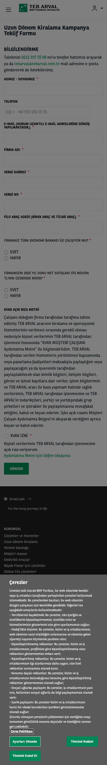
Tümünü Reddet (82, 741)
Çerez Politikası (22, 731)
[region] (53, 670)
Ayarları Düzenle (25, 741)
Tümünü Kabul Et (25, 756)
